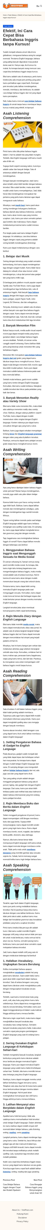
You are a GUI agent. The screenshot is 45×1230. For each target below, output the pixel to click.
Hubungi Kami (22, 1214)
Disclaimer (22, 1218)
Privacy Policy (22, 1221)
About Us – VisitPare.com (22, 1210)
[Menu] (37, 6)
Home (5, 15)
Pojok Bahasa (12, 15)
